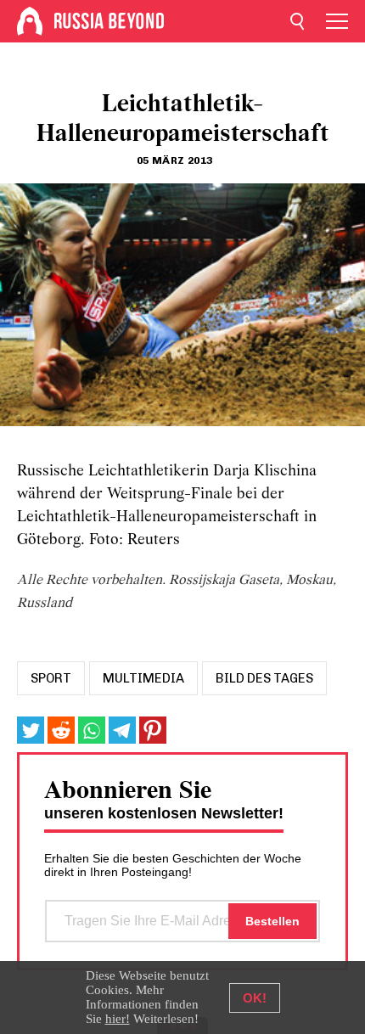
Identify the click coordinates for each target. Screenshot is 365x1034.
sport (51, 678)
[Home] (29, 21)
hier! (117, 1019)
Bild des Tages (264, 678)
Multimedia (143, 678)
